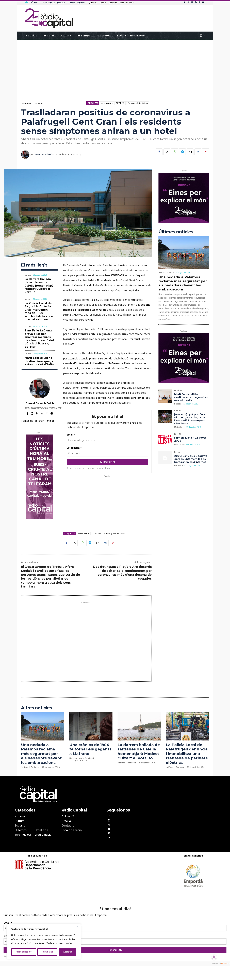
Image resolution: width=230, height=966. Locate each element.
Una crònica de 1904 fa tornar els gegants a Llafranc (90, 749)
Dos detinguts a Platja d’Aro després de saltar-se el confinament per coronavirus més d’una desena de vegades (122, 572)
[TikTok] (199, 2)
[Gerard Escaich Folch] (25, 154)
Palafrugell (26, 104)
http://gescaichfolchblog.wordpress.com (40, 408)
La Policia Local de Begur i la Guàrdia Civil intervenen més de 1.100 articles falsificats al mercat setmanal (39, 311)
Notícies (28, 275)
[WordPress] (52, 413)
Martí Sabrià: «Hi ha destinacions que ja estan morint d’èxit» (39, 361)
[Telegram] (196, 2)
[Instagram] (188, 2)
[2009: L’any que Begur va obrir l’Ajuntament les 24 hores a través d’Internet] (165, 457)
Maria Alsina (179, 427)
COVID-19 (120, 103)
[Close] (77, 927)
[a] (81, 794)
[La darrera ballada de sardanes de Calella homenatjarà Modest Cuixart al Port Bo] (139, 726)
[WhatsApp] (174, 151)
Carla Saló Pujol (86, 758)
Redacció (170, 272)
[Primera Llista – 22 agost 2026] (165, 439)
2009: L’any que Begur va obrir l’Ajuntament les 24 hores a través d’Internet (190, 459)
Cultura (177, 411)
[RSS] (109, 825)
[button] (201, 36)
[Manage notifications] (214, 957)
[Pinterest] (205, 151)
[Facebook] (184, 2)
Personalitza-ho (24, 952)
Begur (177, 452)
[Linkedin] (37, 413)
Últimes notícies (175, 231)
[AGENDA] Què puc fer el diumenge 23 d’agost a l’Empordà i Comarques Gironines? (190, 419)
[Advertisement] (115, 67)
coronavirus (106, 103)
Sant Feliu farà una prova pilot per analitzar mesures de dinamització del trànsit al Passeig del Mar (39, 338)
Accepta (67, 952)
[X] (166, 151)
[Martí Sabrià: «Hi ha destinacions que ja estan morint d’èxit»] (165, 396)
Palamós (39, 104)
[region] (44, 941)
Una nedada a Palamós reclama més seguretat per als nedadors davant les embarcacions (182, 283)
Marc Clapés (179, 444)
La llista (177, 434)
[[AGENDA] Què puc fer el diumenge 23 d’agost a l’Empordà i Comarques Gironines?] (165, 416)
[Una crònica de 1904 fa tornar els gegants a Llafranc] (91, 726)
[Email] (190, 151)
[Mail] (42, 413)
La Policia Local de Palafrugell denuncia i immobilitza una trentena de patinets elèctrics (187, 754)
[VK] (197, 151)
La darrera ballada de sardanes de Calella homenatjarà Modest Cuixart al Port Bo (39, 285)
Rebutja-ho (47, 952)
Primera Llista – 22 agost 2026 (190, 439)
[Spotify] (192, 2)
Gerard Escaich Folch (44, 154)
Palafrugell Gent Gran (138, 103)
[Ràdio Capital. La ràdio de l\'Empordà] (49, 18)
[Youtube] (203, 2)
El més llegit (34, 265)
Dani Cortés (178, 465)
